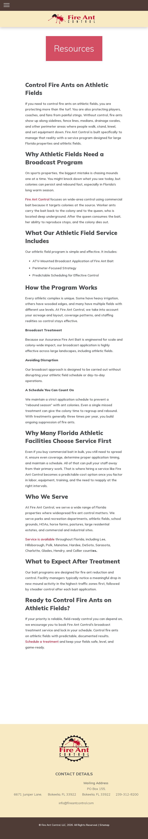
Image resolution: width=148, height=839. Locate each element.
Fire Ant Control (37, 199)
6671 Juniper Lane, (45, 794)
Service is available (40, 539)
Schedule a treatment (42, 641)
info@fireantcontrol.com (76, 803)
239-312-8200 (127, 794)
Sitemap (104, 825)
